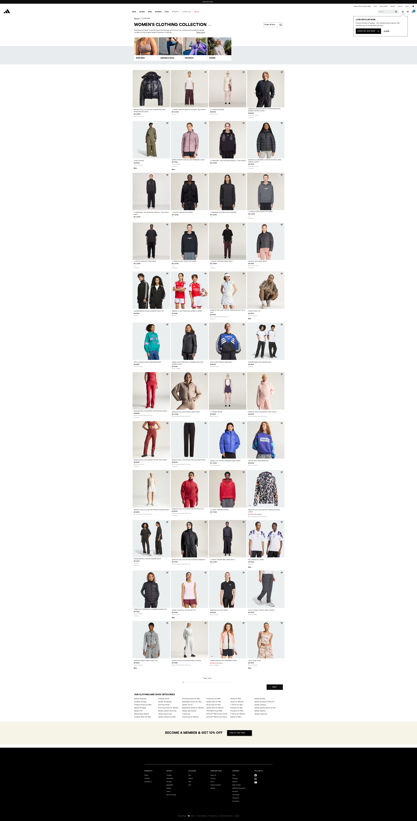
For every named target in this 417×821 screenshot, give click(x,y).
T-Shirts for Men (236, 705)
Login (407, 6)
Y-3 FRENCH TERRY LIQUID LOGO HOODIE (260, 211)
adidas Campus (260, 705)
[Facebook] (255, 775)
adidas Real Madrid (141, 714)
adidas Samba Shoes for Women (265, 708)
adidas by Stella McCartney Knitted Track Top (188, 509)
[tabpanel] (208, 382)
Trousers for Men (236, 711)
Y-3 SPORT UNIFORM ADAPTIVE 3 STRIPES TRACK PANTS (189, 109)
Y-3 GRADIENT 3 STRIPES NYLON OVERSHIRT (223, 212)
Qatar (192, 816)
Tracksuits (186, 714)
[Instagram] (255, 778)
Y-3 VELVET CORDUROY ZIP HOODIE (182, 212)
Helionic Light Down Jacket (257, 261)
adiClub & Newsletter (239, 788)
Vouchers (235, 791)
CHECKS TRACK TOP (254, 311)
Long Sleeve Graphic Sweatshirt (221, 362)
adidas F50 (138, 711)
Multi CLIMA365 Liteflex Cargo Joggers (261, 610)
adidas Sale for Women (215, 708)
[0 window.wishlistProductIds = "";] (407, 12)
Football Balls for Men (142, 717)
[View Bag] (413, 12)
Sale (189, 785)
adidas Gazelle (259, 711)
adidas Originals (140, 699)
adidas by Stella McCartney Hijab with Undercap (188, 559)
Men (189, 775)
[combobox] (388, 12)
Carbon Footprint (215, 785)
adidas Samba (259, 699)
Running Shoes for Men (191, 699)
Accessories (148, 781)
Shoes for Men (235, 699)
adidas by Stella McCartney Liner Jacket (186, 412)
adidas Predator (140, 708)
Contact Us (235, 798)
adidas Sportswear (189, 711)
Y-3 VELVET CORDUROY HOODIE (219, 510)
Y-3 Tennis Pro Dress (217, 109)
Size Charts (235, 794)
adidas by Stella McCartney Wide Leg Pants (186, 660)
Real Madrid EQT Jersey (256, 559)
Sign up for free (237, 733)
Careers (212, 778)
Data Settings (182, 816)
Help (233, 775)
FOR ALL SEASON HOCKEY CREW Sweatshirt (147, 362)
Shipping (235, 778)
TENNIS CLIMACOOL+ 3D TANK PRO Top (184, 610)
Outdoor (168, 788)
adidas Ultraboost (165, 702)
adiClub (212, 788)
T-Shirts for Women (237, 714)
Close (386, 31)
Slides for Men (235, 717)
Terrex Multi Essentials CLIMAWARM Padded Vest (150, 609)
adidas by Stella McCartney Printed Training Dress (151, 510)
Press (212, 781)
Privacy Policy (213, 816)
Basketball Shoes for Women (193, 708)
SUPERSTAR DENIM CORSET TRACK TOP (146, 660)
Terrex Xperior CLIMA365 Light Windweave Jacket (188, 160)
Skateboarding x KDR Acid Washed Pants (147, 559)
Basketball (169, 785)
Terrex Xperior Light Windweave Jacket (223, 660)
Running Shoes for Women (168, 708)
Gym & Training (171, 794)
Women (137, 18)
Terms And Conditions (226, 816)
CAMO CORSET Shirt (254, 660)
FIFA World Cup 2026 (214, 711)
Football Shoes (163, 699)
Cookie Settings (201, 816)
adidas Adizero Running (167, 711)
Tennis (168, 791)
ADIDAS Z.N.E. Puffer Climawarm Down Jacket (225, 461)
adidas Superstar (260, 714)
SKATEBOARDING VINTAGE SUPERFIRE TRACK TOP (149, 311)
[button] (134, 12)
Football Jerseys (140, 702)
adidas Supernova (165, 714)
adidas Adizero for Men (167, 717)
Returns (234, 781)
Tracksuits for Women (190, 717)
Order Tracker (236, 785)
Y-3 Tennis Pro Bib (216, 412)
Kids (189, 781)
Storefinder (235, 801)
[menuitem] (134, 12)
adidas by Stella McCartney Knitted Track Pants (150, 411)
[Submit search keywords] (396, 11)
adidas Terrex (187, 705)
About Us (213, 775)
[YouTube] (255, 782)
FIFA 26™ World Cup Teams (216, 717)
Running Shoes (164, 705)
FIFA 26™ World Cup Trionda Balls (217, 714)
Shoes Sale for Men (213, 705)
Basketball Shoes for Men (192, 702)
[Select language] (413, 6)
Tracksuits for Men (213, 699)
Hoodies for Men (236, 708)
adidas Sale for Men (213, 702)
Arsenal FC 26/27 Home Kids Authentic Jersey (187, 311)
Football (169, 775)
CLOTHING (146, 18)
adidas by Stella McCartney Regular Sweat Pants (189, 460)
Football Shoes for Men (143, 705)
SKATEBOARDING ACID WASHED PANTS (259, 362)
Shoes (146, 775)
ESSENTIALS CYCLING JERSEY (219, 610)
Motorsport (169, 778)
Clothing (147, 778)
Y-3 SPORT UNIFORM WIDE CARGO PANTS (222, 559)
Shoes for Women (237, 702)
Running (169, 781)
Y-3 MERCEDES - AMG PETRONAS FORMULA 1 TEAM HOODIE (228, 160)
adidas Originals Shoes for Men (265, 702)
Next (275, 687)
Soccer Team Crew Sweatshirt (258, 461)
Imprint (237, 816)
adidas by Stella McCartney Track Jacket (262, 412)
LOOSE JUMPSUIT (139, 160)
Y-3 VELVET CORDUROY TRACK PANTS (145, 261)
